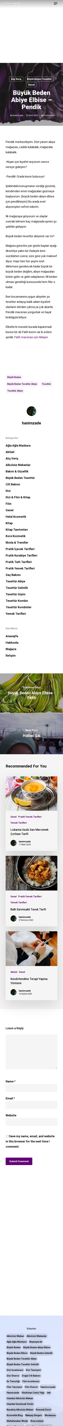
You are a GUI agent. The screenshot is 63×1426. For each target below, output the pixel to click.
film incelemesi (30, 1381)
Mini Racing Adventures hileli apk (21, 65)
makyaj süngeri (33, 1415)
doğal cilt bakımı (31, 1375)
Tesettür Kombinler (19, 607)
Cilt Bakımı (13, 484)
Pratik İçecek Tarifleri (20, 549)
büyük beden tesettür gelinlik (23, 1364)
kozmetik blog (15, 1415)
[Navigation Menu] (55, 3)
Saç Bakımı (13, 575)
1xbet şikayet (34, 70)
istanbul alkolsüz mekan (20, 1398)
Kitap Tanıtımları (17, 529)
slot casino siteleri (22, 81)
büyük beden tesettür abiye (22, 384)
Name (11, 1081)
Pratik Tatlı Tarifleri (19, 562)
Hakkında (12, 642)
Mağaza (11, 649)
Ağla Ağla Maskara (18, 445)
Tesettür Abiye (15, 581)
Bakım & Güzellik (17, 471)
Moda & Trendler (17, 542)
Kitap (9, 523)
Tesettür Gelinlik (17, 587)
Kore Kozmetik (16, 536)
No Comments (47, 115)
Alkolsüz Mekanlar (18, 465)
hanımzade (13, 1392)
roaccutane (37, 1421)
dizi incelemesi (15, 1370)
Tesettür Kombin (17, 600)
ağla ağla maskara (17, 1341)
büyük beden (14, 377)
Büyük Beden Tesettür (20, 478)
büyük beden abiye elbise (36, 1347)
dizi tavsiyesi (33, 1370)
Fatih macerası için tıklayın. (31, 337)
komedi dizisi (43, 1409)
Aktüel (10, 452)
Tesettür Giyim (16, 594)
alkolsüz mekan (15, 1336)
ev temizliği (13, 1381)
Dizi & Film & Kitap (18, 497)
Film (8, 503)
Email (10, 1098)
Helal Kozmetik (16, 516)
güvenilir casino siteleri (25, 76)
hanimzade (18, 115)
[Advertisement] (31, 31)
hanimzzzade (48, 1387)
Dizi (8, 490)
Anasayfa (12, 636)
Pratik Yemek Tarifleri (20, 568)
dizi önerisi (13, 1375)
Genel (9, 510)
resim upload (15, 70)
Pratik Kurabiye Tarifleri (21, 555)
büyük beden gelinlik (41, 1353)
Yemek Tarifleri (16, 613)
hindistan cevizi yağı (33, 1392)
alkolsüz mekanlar (37, 1336)
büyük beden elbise (17, 1353)
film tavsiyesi (14, 1387)
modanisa (50, 1415)
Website (11, 1115)
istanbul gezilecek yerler (20, 1404)
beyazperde (35, 1341)
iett (49, 1392)
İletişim (11, 655)
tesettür (46, 384)
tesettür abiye (15, 390)
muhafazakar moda (17, 1421)
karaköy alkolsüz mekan (20, 1409)
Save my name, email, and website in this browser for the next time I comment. (30, 1141)
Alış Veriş (12, 458)
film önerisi (31, 1387)
